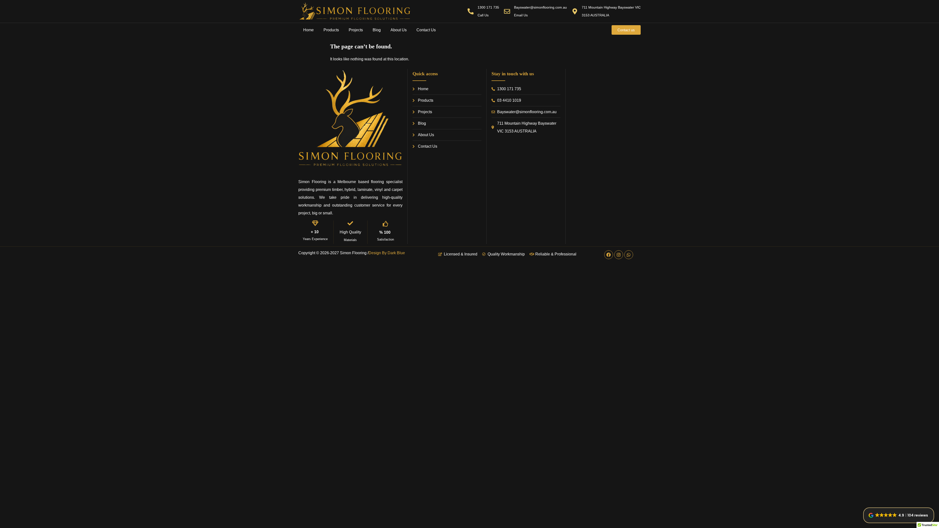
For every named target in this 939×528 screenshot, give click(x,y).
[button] (898, 515)
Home (308, 30)
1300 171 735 (488, 7)
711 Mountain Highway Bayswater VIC (611, 7)
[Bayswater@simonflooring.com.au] (507, 11)
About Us (399, 30)
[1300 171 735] (471, 11)
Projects (356, 30)
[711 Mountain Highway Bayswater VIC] (575, 11)
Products (331, 30)
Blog (377, 30)
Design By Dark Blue (387, 253)
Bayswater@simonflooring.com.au (540, 7)
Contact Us (426, 30)
